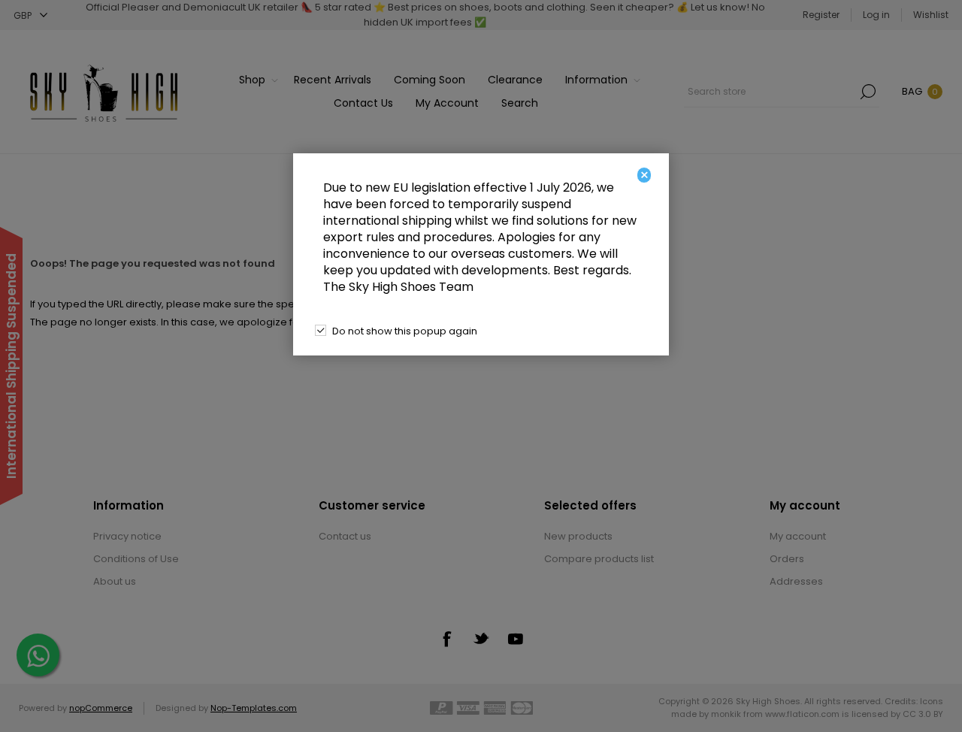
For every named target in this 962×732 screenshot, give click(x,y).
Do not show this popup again (404, 331)
